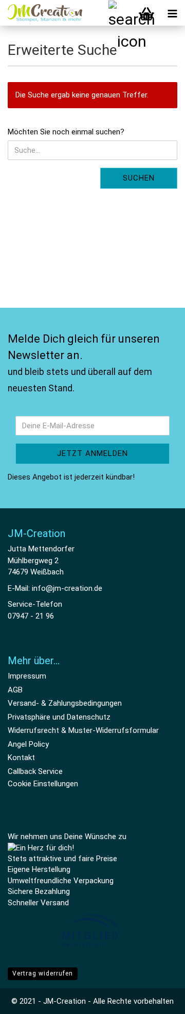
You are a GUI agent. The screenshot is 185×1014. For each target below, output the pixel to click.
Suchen (139, 178)
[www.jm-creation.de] (41, 13)
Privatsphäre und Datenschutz (59, 717)
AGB (15, 689)
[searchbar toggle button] (121, 13)
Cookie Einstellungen (43, 783)
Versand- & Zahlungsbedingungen (65, 703)
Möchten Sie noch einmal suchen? (66, 131)
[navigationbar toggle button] (172, 13)
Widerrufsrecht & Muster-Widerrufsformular (83, 730)
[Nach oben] (156, 998)
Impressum (27, 676)
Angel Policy (28, 744)
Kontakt (21, 757)
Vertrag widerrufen (42, 973)
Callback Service (35, 771)
